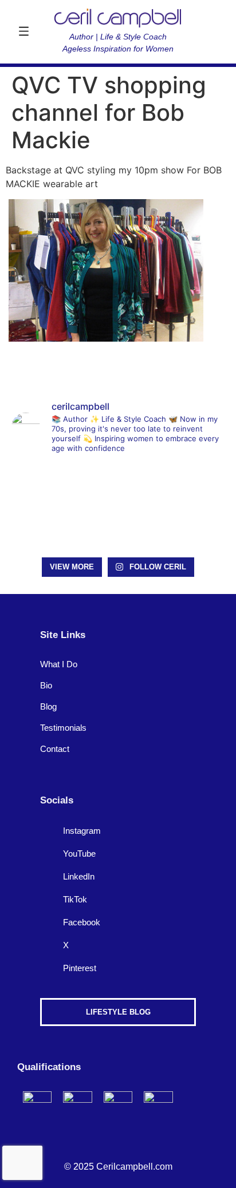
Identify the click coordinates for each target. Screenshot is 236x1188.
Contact (54, 749)
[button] (23, 32)
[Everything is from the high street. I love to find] (191, 486)
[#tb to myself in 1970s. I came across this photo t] (44, 486)
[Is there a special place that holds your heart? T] (191, 529)
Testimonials (63, 727)
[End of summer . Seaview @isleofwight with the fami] (117, 486)
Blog (48, 706)
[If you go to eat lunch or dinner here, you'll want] (117, 529)
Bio (46, 685)
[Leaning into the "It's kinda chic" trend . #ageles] (44, 529)
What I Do (58, 664)
